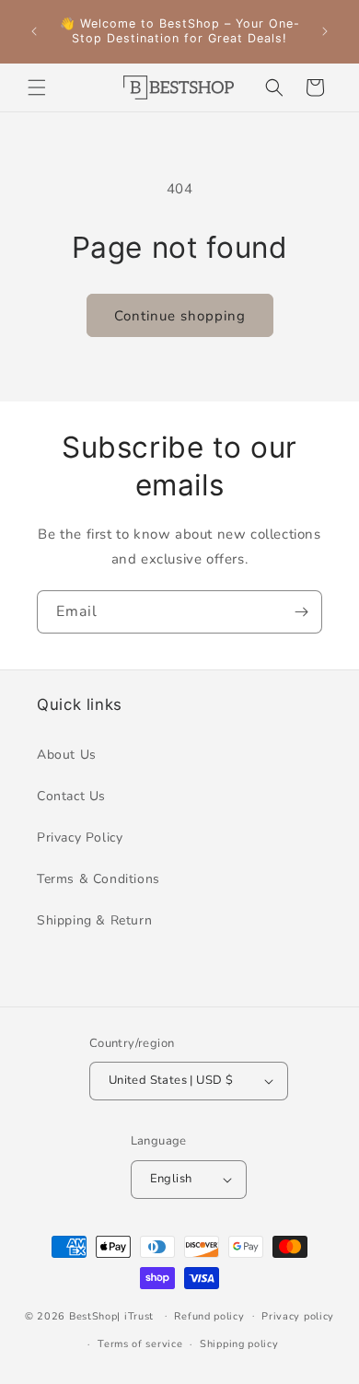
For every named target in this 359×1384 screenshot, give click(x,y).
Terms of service (140, 1344)
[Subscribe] (301, 612)
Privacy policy (297, 1316)
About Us (67, 754)
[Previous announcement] (34, 31)
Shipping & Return (94, 920)
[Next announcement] (325, 31)
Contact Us (71, 796)
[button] (37, 87)
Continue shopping (180, 316)
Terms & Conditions (98, 879)
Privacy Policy (79, 837)
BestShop (93, 1315)
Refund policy (209, 1316)
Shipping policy (239, 1344)
